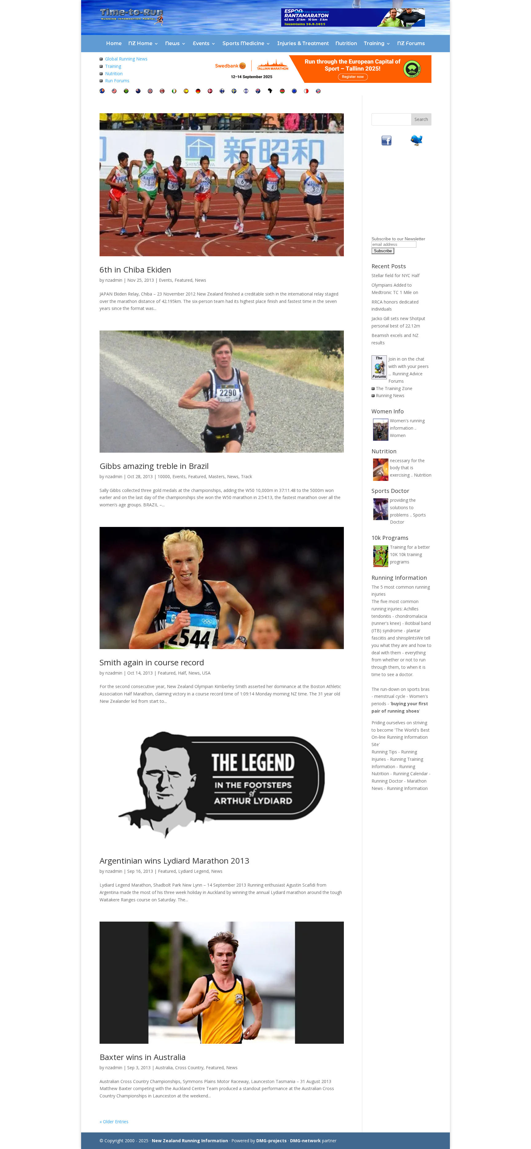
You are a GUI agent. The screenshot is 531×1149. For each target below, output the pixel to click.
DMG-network (305, 1140)
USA (206, 673)
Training (374, 43)
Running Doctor (387, 781)
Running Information (407, 788)
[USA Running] (114, 92)
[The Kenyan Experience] (282, 92)
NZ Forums (411, 43)
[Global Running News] (101, 59)
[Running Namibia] (318, 92)
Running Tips (384, 752)
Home (114, 43)
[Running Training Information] (101, 80)
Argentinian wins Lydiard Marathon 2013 (174, 860)
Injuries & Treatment (303, 43)
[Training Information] (101, 66)
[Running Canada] (162, 92)
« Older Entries (114, 1121)
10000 (164, 476)
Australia (164, 1067)
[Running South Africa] (126, 92)
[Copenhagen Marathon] (210, 92)
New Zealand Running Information (190, 1140)
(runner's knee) (386, 623)
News (172, 43)
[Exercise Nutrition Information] (101, 73)
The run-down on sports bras (401, 689)
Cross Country (189, 1067)
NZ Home (140, 43)
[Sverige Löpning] (234, 92)
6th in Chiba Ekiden (135, 269)
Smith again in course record (152, 662)
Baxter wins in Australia (143, 1056)
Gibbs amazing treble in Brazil (154, 465)
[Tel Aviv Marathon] (246, 92)
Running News (390, 395)
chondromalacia (411, 616)
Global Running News (126, 59)
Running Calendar (410, 773)
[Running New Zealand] (138, 92)
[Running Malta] (306, 92)
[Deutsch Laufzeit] (198, 92)
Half (182, 673)
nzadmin (113, 280)
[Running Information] (102, 92)
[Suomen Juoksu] (222, 92)
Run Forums (117, 80)
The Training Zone (394, 388)
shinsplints (406, 638)
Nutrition (346, 43)
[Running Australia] (258, 92)
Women (398, 435)
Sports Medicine (243, 43)
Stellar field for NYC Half (395, 275)
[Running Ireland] (174, 92)
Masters (216, 476)
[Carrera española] (186, 92)
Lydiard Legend (193, 871)
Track (246, 476)
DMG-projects (271, 1140)
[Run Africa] (270, 92)
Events (201, 43)
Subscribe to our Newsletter (398, 238)
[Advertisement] (410, 195)
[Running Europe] (294, 92)
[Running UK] (150, 92)
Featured (183, 280)
